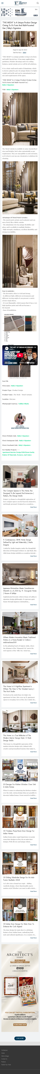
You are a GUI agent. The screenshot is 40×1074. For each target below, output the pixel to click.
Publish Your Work (6, 1065)
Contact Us (4, 1059)
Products (3, 1062)
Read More (33, 507)
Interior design (5, 1056)
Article (3, 1053)
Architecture (4, 1050)
